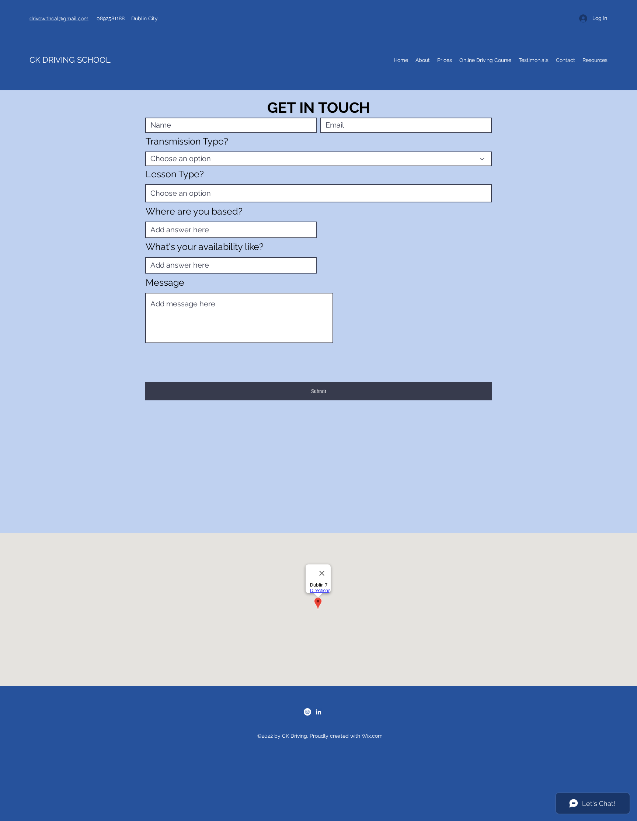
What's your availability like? (205, 246)
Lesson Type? (175, 174)
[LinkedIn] (318, 712)
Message (165, 282)
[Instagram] (307, 712)
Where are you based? (194, 211)
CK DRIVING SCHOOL (71, 60)
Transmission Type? (187, 141)
